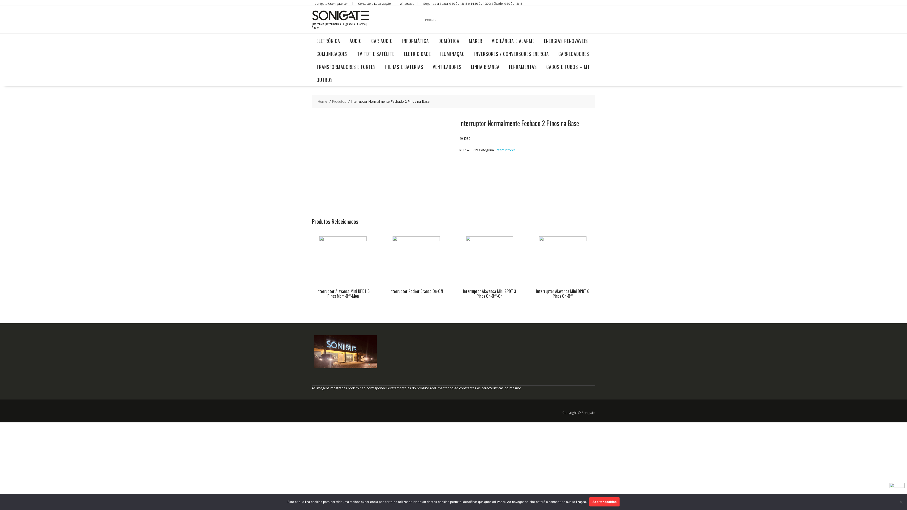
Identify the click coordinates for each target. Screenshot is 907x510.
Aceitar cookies (604, 502)
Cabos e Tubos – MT (568, 66)
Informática (415, 40)
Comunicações (332, 53)
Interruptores (506, 150)
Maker (475, 40)
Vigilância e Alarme (513, 40)
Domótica (448, 40)
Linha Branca (485, 66)
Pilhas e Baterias (404, 66)
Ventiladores (447, 66)
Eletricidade (417, 53)
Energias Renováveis (566, 40)
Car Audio (382, 40)
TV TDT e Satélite (375, 53)
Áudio (356, 40)
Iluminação (452, 53)
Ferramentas (523, 66)
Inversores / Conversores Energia (511, 53)
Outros (325, 79)
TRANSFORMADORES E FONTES (346, 66)
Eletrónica (328, 40)
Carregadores (573, 53)
